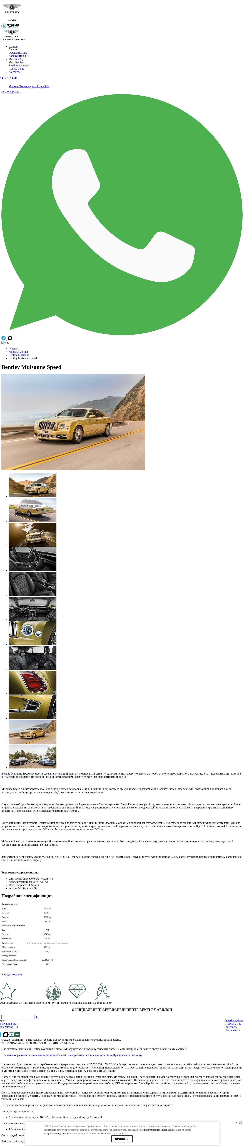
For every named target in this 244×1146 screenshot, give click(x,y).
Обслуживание (18, 52)
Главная (13, 348)
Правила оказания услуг (128, 1055)
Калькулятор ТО (19, 55)
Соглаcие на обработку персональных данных (84, 1055)
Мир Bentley (16, 59)
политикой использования (158, 1129)
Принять (122, 1139)
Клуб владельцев (19, 65)
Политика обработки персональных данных (28, 1055)
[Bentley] (12, 21)
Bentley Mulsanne (19, 354)
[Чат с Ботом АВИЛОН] (3, 339)
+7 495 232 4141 (11, 92)
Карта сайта (232, 1030)
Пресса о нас (16, 68)
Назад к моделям (11, 974)
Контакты (15, 71)
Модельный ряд (18, 351)
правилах (63, 1133)
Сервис (13, 46)
